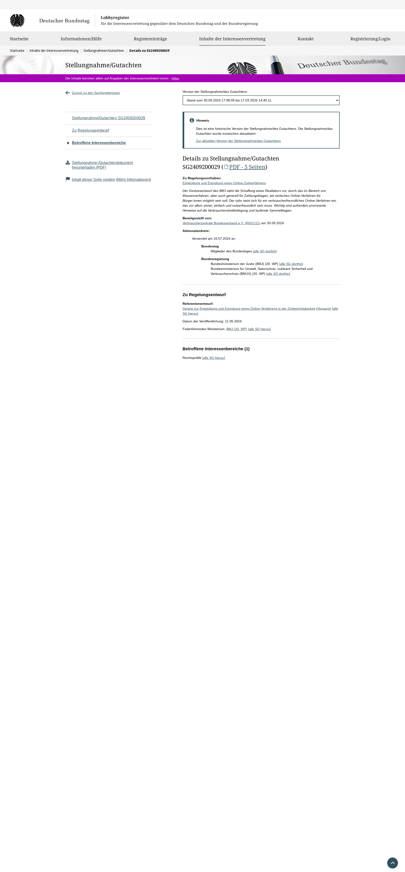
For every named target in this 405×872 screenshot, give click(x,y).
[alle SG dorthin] (265, 251)
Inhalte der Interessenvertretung (232, 38)
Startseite (19, 38)
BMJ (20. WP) (236, 329)
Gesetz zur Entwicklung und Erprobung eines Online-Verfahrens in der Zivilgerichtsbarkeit (249, 308)
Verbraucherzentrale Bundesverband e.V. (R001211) (221, 223)
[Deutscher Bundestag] (52, 20)
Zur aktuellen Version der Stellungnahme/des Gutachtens (238, 141)
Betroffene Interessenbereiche (99, 143)
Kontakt (306, 38)
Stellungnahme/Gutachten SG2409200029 (108, 118)
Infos (175, 78)
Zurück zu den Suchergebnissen (96, 93)
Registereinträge (150, 38)
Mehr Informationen (133, 180)
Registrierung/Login (370, 38)
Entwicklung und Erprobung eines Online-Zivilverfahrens (224, 183)
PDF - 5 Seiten (247, 167)
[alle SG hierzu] (259, 329)
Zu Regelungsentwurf (90, 130)
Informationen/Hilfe (81, 38)
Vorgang (323, 308)
